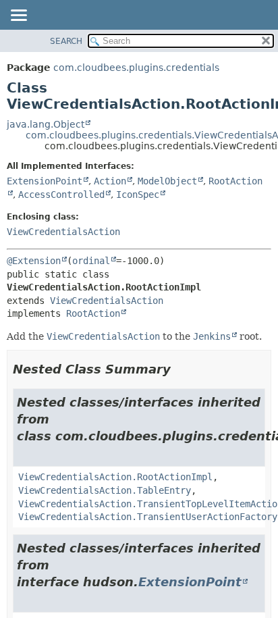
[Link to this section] (180, 369)
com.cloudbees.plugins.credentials (136, 67)
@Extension (34, 260)
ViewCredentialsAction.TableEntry (104, 490)
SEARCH (66, 41)
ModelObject (167, 181)
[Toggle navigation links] (18, 16)
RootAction (93, 313)
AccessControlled (61, 194)
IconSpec (137, 194)
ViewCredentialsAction (63, 231)
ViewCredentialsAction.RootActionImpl (115, 476)
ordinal (91, 260)
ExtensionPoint (44, 181)
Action (110, 181)
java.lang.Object (45, 124)
